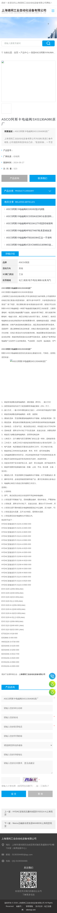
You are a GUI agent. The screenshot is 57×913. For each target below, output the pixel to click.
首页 (16, 52)
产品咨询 (14, 178)
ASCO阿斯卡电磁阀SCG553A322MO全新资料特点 (30, 216)
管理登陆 (29, 906)
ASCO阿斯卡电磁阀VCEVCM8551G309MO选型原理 (30, 244)
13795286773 (52, 676)
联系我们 (42, 178)
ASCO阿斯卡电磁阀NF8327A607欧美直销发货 (28, 230)
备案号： (19, 906)
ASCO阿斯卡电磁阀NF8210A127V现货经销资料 (29, 223)
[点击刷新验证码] (30, 779)
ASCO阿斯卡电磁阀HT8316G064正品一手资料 (29, 237)
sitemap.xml (31, 910)
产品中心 (24, 52)
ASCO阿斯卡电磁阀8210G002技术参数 (25, 209)
